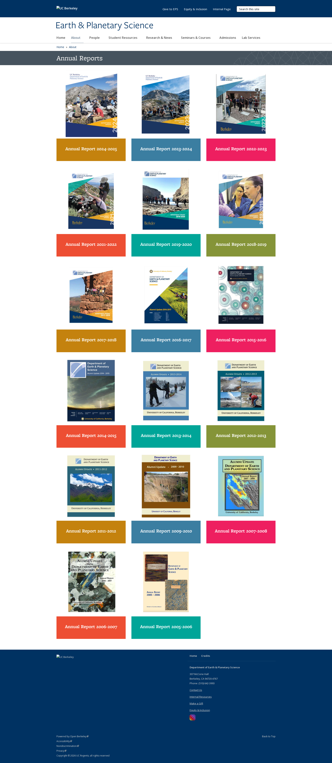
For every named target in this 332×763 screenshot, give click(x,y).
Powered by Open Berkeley (72, 736)
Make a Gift (196, 703)
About (76, 38)
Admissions (227, 38)
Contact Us (196, 690)
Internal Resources (201, 696)
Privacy (61, 750)
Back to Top (269, 736)
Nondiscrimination (67, 746)
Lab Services (251, 38)
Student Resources (123, 38)
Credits (205, 656)
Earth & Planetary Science (105, 25)
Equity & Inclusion (195, 9)
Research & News (159, 38)
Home (60, 38)
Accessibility (64, 741)
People (94, 38)
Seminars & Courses (196, 38)
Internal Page (222, 9)
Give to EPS (170, 9)
